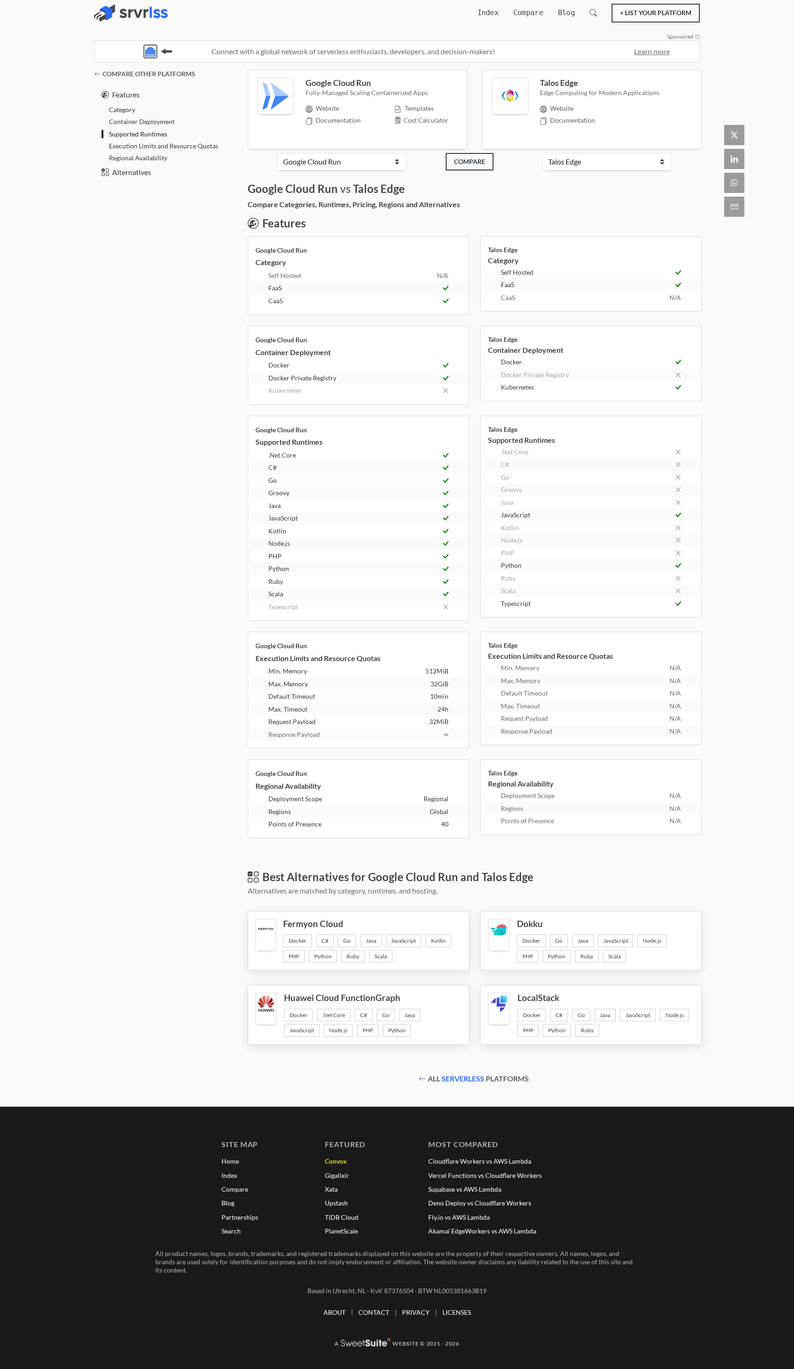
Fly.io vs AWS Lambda (459, 1217)
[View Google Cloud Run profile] (281, 96)
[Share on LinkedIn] (734, 159)
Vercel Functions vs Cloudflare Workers (485, 1175)
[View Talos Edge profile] (516, 96)
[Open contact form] (734, 207)
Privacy (416, 1312)
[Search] (593, 13)
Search (231, 1231)
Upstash (336, 1203)
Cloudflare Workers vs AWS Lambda (479, 1161)
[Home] (131, 13)
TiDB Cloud (341, 1217)
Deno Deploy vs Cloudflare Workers (479, 1203)
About (334, 1312)
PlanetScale (341, 1231)
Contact (373, 1312)
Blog (566, 12)
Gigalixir (337, 1175)
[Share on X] (734, 135)
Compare (528, 12)
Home (230, 1161)
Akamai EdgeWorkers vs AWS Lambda (482, 1231)
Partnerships (239, 1217)
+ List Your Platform (656, 13)
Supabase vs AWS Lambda (464, 1189)
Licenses (456, 1312)
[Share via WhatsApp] (734, 183)
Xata (331, 1189)
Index (488, 12)
